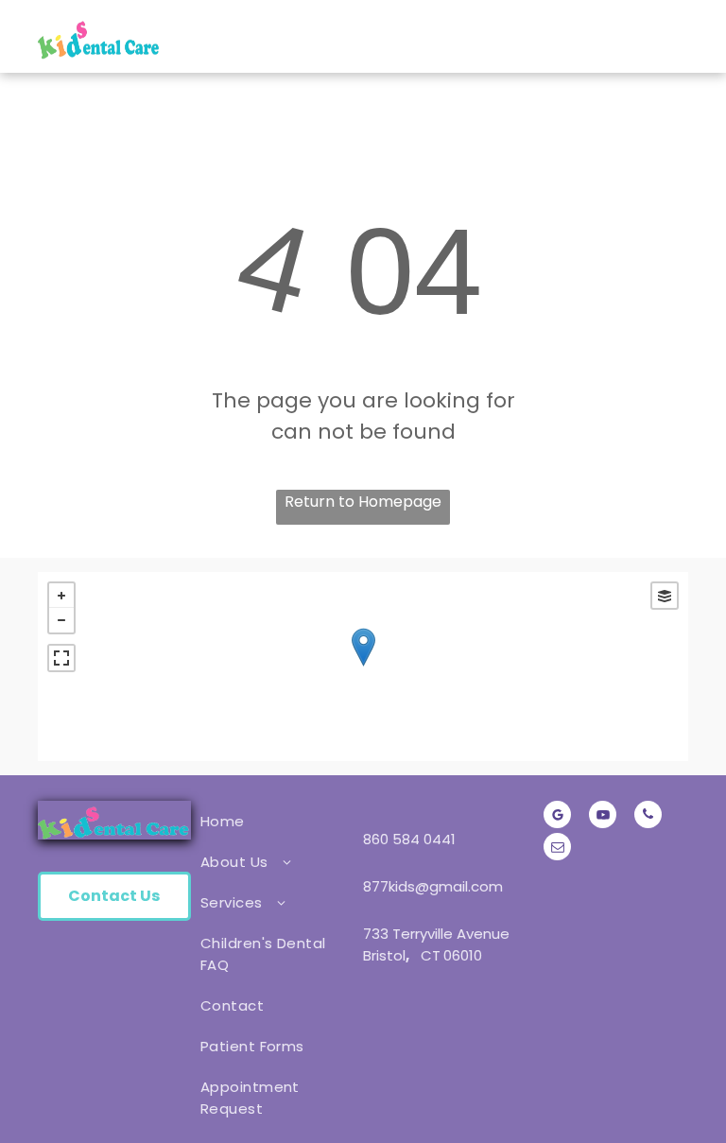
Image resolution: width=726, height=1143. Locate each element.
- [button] (61, 620)
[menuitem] (272, 821)
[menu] (684, 36)
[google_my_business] (557, 817)
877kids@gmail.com (433, 886)
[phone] (648, 817)
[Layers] (664, 595)
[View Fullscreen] (61, 658)
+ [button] (61, 595)
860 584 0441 (409, 839)
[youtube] (602, 817)
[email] (557, 849)
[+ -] (363, 666)
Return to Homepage (363, 501)
